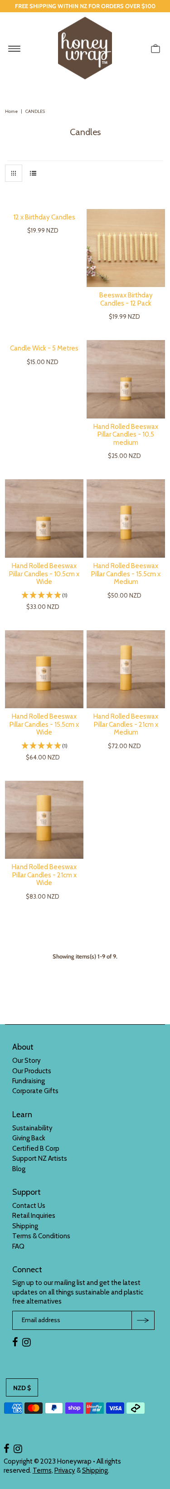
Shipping (25, 1226)
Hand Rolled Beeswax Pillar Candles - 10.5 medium (125, 435)
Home (11, 111)
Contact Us (28, 1206)
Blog (18, 1169)
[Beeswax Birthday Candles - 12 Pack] (126, 248)
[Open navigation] (14, 48)
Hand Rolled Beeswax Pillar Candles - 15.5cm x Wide (44, 724)
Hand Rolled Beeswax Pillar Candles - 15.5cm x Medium (125, 574)
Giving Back (28, 1138)
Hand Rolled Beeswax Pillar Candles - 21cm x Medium (125, 724)
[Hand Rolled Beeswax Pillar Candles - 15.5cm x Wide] (44, 669)
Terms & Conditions (41, 1236)
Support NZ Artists (39, 1158)
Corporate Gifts (35, 1091)
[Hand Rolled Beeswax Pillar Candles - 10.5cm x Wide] (44, 518)
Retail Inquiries (33, 1216)
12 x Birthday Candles (44, 217)
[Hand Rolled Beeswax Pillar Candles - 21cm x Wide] (44, 820)
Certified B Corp (35, 1148)
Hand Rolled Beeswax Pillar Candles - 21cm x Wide (44, 875)
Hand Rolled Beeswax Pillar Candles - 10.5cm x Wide (44, 574)
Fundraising (28, 1081)
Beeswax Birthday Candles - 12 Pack (126, 299)
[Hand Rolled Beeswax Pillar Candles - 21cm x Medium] (126, 669)
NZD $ (22, 1388)
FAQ (18, 1246)
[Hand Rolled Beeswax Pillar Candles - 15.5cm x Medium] (126, 518)
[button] (44, 595)
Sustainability (32, 1128)
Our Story (26, 1060)
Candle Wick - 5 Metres (44, 348)
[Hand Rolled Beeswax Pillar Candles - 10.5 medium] (126, 379)
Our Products (31, 1071)
